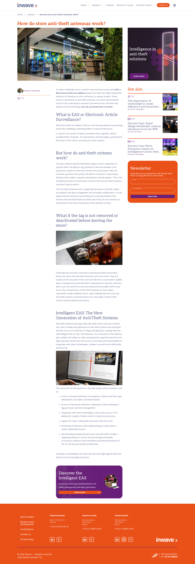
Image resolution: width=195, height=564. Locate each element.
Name (134, 179)
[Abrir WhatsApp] (188, 557)
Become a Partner (125, 5)
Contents (110, 5)
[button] (175, 5)
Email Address (137, 188)
